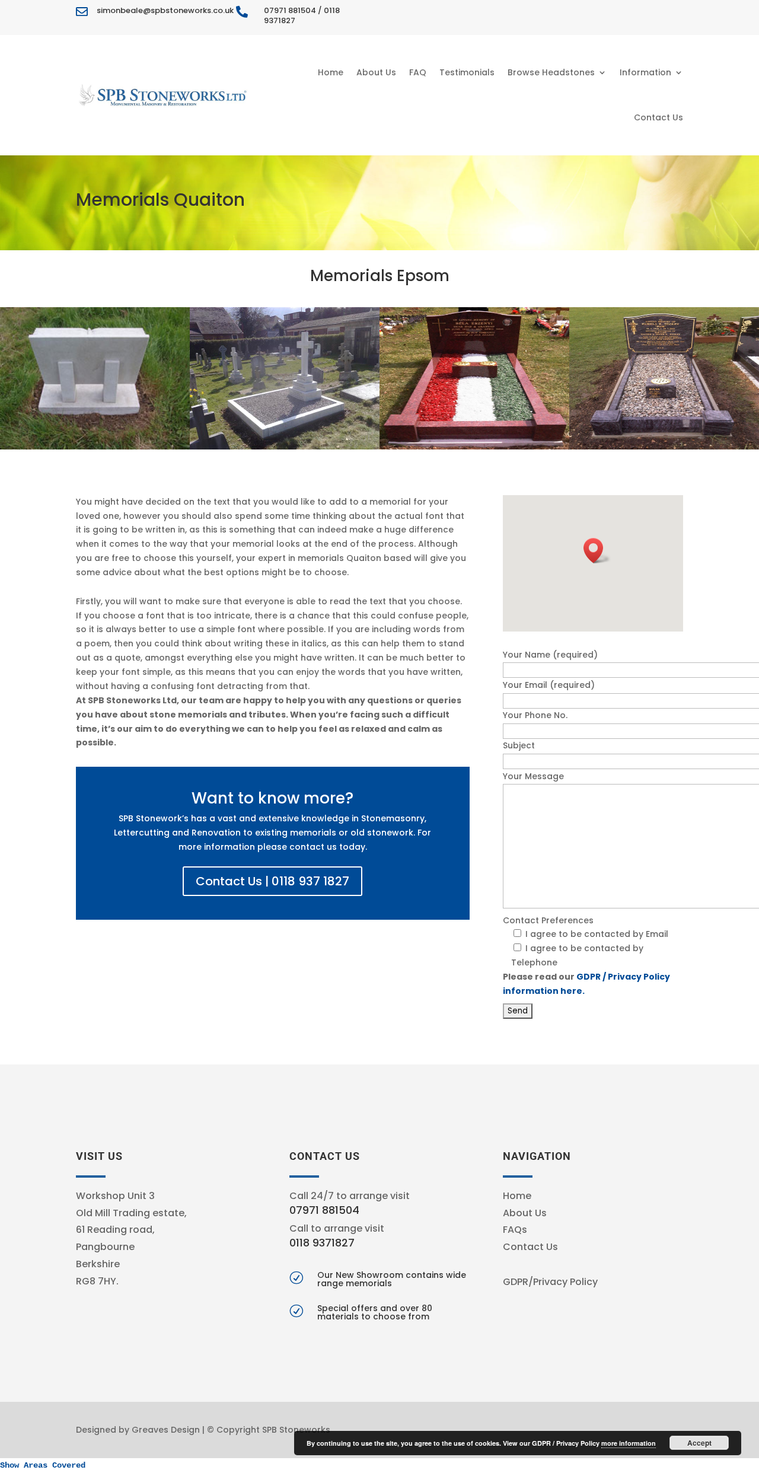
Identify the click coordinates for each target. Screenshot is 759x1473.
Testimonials (467, 72)
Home (330, 72)
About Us (376, 72)
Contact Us (658, 117)
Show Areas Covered (42, 1465)
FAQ (417, 72)
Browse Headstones (551, 72)
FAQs (515, 1229)
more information (628, 1443)
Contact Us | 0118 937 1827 (272, 881)
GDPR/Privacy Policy (550, 1282)
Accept (699, 1442)
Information (645, 72)
